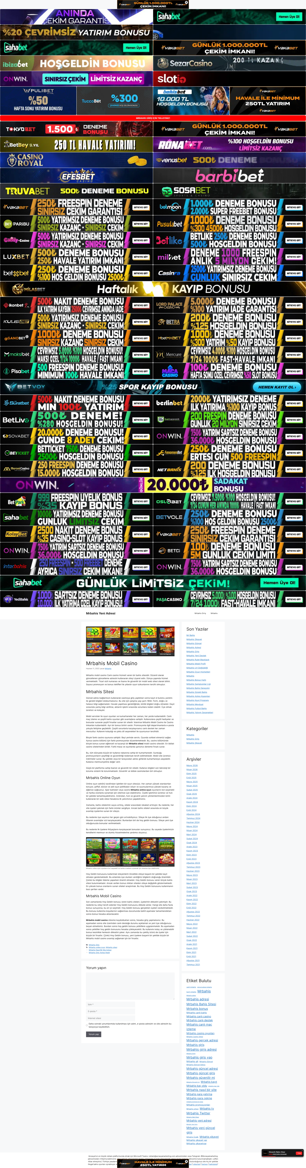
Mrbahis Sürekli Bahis (196, 692)
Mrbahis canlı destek (199, 1020)
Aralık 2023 (191, 847)
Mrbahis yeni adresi (198, 1120)
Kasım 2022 (192, 899)
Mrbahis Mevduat (194, 704)
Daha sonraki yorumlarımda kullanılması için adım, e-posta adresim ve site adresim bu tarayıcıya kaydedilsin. (130, 1025)
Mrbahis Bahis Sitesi (201, 1004)
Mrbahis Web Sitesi (192, 1117)
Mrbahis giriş (195, 1045)
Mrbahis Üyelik (192, 1137)
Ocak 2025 (191, 794)
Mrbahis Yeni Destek (196, 655)
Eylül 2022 (191, 908)
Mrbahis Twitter (198, 1113)
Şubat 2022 (192, 936)
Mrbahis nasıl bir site (201, 1090)
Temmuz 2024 (193, 818)
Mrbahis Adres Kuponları (198, 696)
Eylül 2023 (191, 859)
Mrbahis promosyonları (198, 1104)
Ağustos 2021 (193, 960)
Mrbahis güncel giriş (200, 1073)
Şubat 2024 (192, 838)
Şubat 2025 (192, 790)
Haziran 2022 (192, 920)
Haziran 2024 (192, 822)
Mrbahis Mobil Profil (196, 664)
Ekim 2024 (191, 806)
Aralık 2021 (191, 944)
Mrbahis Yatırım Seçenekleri (199, 712)
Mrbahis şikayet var (196, 1140)
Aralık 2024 (191, 798)
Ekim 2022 (191, 903)
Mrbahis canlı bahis (196, 1012)
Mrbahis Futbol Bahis (196, 708)
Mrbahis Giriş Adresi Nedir (99, 953)
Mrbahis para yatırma (199, 1094)
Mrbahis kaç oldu (196, 1085)
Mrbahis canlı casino (198, 1016)
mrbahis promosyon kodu (194, 1102)
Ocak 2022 (191, 940)
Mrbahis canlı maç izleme (199, 1027)
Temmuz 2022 (193, 916)
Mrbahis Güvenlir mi (193, 1082)
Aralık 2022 (191, 895)
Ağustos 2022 (193, 912)
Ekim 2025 (191, 773)
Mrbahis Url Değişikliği (197, 668)
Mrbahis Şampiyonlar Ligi (198, 684)
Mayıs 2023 (192, 875)
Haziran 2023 (192, 871)
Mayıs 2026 (192, 765)
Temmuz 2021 (193, 964)
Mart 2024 (191, 834)
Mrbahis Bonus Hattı (196, 680)
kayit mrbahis (191, 992)
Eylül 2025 (191, 777)
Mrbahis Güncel (194, 643)
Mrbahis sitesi (111, 947)
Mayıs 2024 (192, 826)
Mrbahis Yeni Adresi (100, 613)
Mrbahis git (192, 1061)
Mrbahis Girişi (190, 1053)
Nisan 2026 (192, 769)
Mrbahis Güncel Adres (195, 1065)
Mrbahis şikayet (209, 1136)
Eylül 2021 (191, 956)
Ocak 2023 (191, 891)
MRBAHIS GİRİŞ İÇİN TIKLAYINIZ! (153, 118)
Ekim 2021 (191, 952)
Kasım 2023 (192, 851)
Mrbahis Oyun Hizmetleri (198, 672)
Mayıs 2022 (192, 924)
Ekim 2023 (191, 855)
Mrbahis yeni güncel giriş (200, 1130)
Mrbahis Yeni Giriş (191, 1124)
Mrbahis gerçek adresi (202, 1040)
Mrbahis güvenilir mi (200, 1077)
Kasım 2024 (192, 802)
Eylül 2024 (191, 810)
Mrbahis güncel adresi (202, 1068)
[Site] (76, 207)
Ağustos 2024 (193, 814)
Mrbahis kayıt (209, 1081)
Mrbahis (214, 613)
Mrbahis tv (207, 1108)
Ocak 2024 (191, 842)
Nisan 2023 (192, 879)
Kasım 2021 (192, 948)
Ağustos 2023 (193, 863)
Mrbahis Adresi (193, 647)
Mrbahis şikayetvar (196, 1143)
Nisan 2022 (191, 928)
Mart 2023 (191, 883)
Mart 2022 (191, 932)
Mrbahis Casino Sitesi (194, 1037)
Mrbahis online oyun (97, 947)
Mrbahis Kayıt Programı (197, 700)
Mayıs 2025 (192, 782)
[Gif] (153, 289)
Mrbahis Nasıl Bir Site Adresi (100, 950)
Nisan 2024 (192, 830)
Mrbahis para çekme (199, 1098)
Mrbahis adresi (197, 999)
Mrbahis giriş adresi (201, 1049)
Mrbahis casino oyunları (200, 1033)
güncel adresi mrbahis (204, 987)
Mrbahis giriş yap (199, 1057)
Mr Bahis (190, 635)
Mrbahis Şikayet (194, 639)
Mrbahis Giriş (200, 613)
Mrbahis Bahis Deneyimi (198, 688)
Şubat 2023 (192, 887)
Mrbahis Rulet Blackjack (197, 660)
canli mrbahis (191, 987)
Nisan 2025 (191, 786)
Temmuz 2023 (193, 867)
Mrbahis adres (191, 995)
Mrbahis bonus (197, 1008)
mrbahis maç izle (213, 1086)
